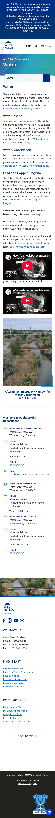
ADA (35, 783)
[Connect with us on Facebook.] (4, 620)
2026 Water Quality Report (37, 774)
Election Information (15, 679)
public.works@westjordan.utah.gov (29, 474)
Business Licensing (13, 686)
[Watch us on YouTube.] (16, 620)
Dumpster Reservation (16, 710)
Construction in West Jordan (19, 721)
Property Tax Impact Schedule (35, 11)
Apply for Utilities (12, 714)
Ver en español (21, 142)
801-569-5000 (19, 648)
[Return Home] (11, 46)
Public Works (14, 59)
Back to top (25, 736)
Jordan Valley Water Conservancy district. (26, 106)
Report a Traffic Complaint (18, 672)
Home (4, 59)
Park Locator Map (13, 707)
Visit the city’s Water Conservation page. (26, 165)
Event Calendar (11, 718)
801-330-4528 (27, 398)
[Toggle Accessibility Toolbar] (49, 812)
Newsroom (11, 774)
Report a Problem (13, 668)
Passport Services (13, 683)
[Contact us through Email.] (22, 620)
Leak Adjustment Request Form (27, 246)
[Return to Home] (8, 615)
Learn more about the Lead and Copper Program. (25, 199)
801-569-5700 (16, 465)
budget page (29, 18)
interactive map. (32, 214)
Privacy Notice (11, 675)
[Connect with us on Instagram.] (10, 620)
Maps (20, 774)
